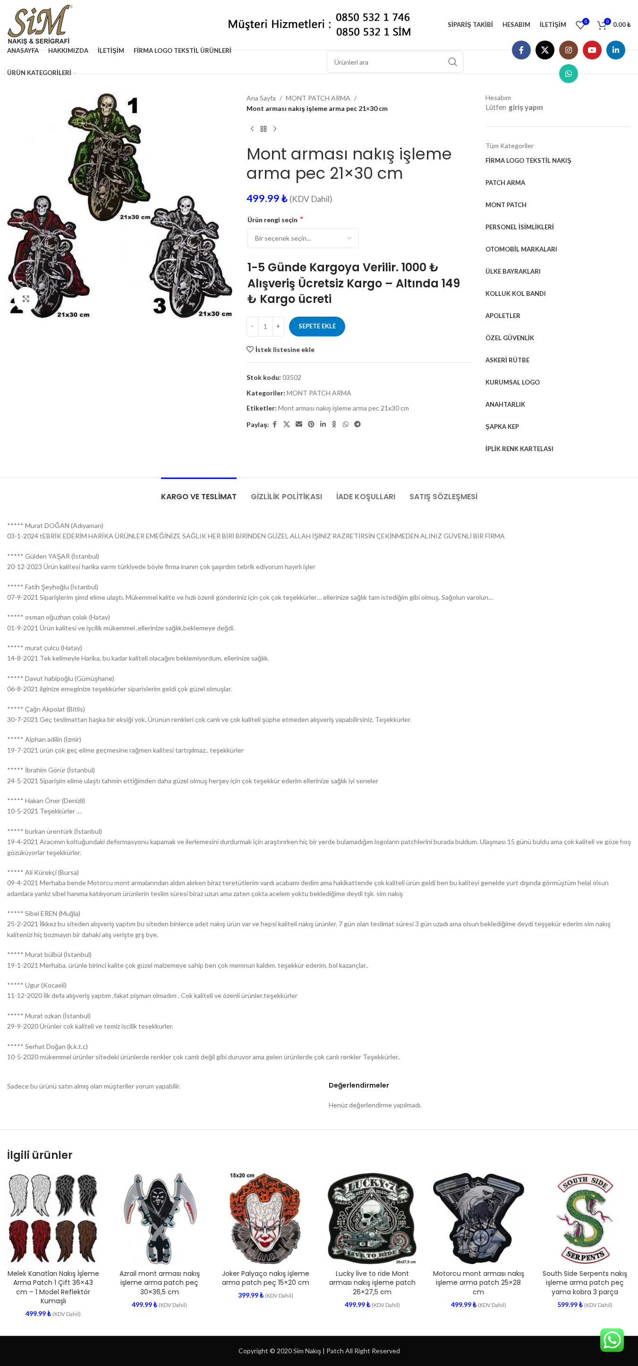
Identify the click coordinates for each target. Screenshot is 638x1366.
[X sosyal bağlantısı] (545, 50)
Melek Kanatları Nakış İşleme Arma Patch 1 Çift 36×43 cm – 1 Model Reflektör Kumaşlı (53, 1287)
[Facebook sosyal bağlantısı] (521, 50)
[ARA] (453, 62)
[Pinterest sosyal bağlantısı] (311, 424)
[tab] (199, 492)
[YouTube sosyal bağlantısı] (592, 50)
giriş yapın (526, 107)
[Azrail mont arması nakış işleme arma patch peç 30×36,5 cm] (159, 1219)
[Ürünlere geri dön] (263, 129)
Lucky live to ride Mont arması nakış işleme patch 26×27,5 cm (372, 1283)
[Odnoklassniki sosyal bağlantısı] (334, 424)
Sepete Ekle (317, 326)
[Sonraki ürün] (275, 129)
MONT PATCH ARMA (318, 98)
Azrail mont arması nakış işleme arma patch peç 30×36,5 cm (159, 1283)
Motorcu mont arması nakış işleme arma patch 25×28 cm (478, 1283)
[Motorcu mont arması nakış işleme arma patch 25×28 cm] (479, 1219)
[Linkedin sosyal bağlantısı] (615, 50)
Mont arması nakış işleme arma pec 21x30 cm (343, 408)
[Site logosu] (43, 24)
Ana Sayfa (261, 98)
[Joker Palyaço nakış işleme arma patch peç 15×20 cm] (266, 1219)
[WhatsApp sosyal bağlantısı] (568, 73)
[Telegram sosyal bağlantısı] (357, 424)
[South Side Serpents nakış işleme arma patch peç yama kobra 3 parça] (585, 1219)
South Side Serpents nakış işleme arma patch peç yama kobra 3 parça (585, 1283)
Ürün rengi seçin (274, 219)
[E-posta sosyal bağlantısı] (299, 424)
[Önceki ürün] (252, 129)
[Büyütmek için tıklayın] (26, 298)
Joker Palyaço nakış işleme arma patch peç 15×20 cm (265, 1278)
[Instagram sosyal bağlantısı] (568, 50)
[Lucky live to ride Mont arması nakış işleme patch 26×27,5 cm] (372, 1219)
